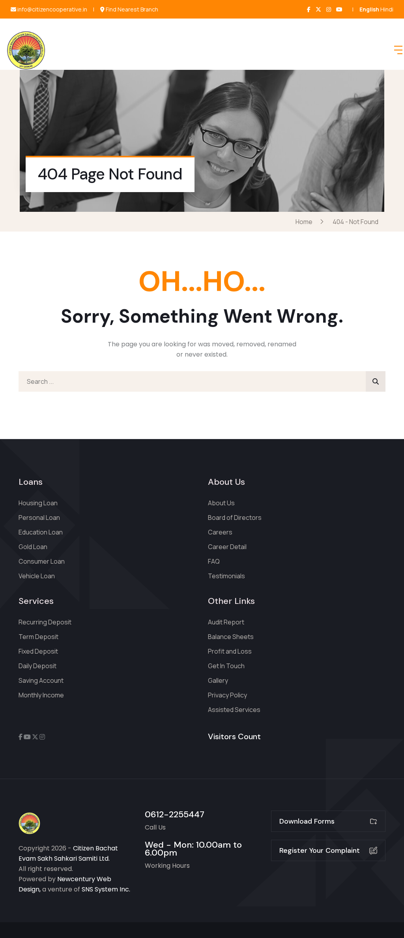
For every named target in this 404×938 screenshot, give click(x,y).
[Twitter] (318, 9)
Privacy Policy (227, 695)
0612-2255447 (174, 814)
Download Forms (307, 821)
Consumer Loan (42, 561)
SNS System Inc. (106, 889)
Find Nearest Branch (131, 9)
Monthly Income (41, 695)
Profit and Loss (230, 651)
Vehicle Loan (37, 576)
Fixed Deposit (38, 651)
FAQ (214, 561)
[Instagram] (328, 9)
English (369, 9)
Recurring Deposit (45, 622)
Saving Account (41, 680)
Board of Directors (235, 517)
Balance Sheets (231, 636)
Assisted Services (234, 709)
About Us (221, 503)
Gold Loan (33, 546)
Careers (220, 532)
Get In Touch (226, 665)
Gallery (218, 680)
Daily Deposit (37, 665)
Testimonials (226, 576)
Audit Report (226, 622)
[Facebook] (308, 9)
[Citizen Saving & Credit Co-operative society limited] (26, 50)
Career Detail (227, 546)
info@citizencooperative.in (51, 9)
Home (305, 221)
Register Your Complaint (319, 850)
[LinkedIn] (339, 9)
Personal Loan (39, 517)
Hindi (386, 9)
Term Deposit (38, 636)
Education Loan (41, 532)
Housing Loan (38, 503)
